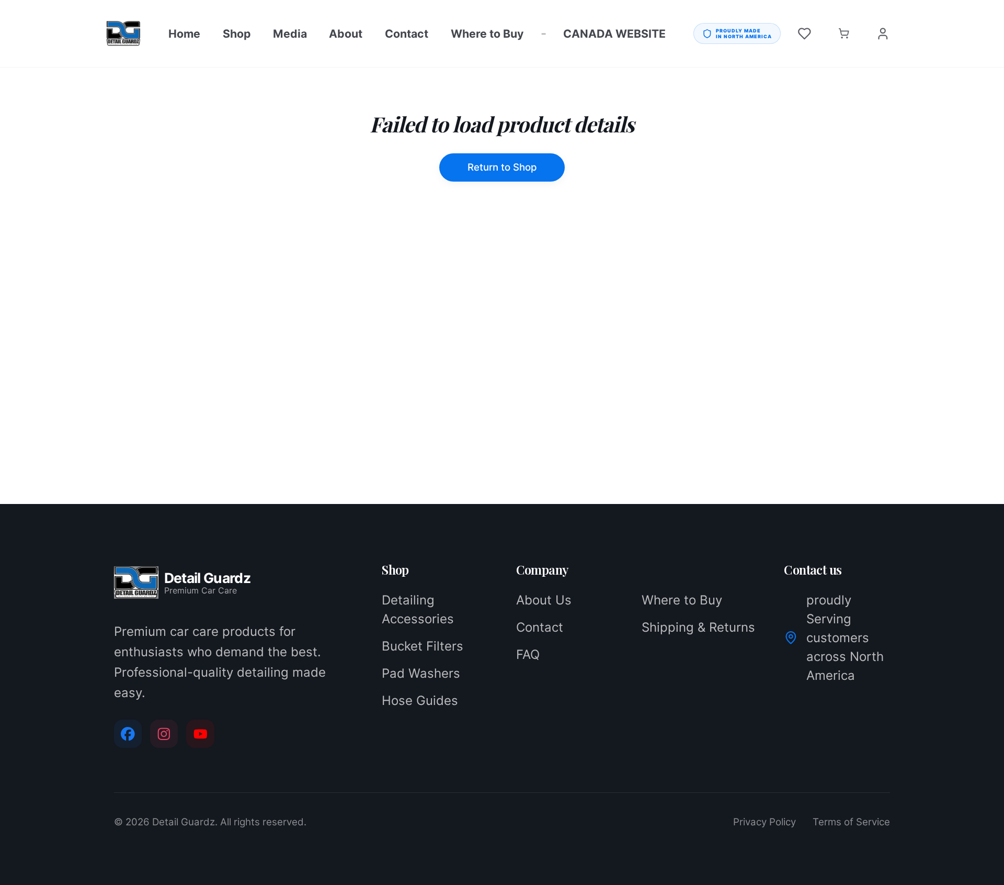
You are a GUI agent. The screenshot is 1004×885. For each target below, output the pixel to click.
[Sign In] (883, 33)
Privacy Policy (764, 822)
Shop (236, 33)
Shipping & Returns (698, 627)
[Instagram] (164, 733)
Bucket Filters (422, 646)
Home (184, 33)
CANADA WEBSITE (614, 33)
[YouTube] (200, 733)
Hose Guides (420, 700)
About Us (544, 600)
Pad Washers (421, 673)
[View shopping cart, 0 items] (843, 33)
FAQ (528, 654)
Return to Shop (502, 167)
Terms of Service (851, 822)
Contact (406, 33)
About (345, 33)
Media (290, 33)
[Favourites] (804, 33)
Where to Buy (487, 33)
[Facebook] (128, 733)
